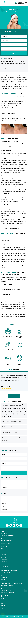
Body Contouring (4, 574)
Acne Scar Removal (5, 537)
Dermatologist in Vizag (6, 590)
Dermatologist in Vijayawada (7, 592)
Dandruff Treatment (5, 556)
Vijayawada (4, 509)
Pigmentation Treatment (6, 538)
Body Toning (3, 575)
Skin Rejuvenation (6, 484)
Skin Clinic (3, 548)
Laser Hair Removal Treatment (7, 535)
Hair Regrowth (4, 554)
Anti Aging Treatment (5, 543)
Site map (3, 605)
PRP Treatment (4, 557)
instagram (14, 525)
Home (2, 514)
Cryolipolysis (4, 577)
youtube (17, 525)
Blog (2, 607)
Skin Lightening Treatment (6, 533)
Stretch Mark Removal (7, 481)
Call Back (14, 473)
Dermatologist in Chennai (6, 588)
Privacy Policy (4, 599)
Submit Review (14, 396)
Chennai (4, 503)
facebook (7, 525)
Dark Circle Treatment (5, 546)
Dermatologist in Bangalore (7, 587)
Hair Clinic (3, 564)
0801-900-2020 (21, 3)
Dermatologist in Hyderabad (7, 585)
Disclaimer (3, 598)
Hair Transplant (4, 559)
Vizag (3, 506)
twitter (10, 525)
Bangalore (4, 500)
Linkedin (20, 525)
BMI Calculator (4, 579)
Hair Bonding (4, 561)
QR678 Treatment (5, 566)
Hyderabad (4, 497)
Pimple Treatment (5, 545)
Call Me (14, 53)
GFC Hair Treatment (5, 563)
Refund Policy (4, 603)
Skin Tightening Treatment (6, 540)
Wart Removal (5, 487)
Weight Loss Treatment (6, 572)
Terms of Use (4, 601)
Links (2, 608)
